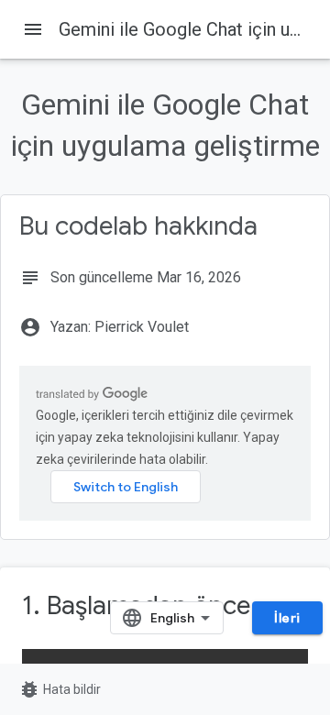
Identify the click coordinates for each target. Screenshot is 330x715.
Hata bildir (59, 689)
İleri (287, 618)
